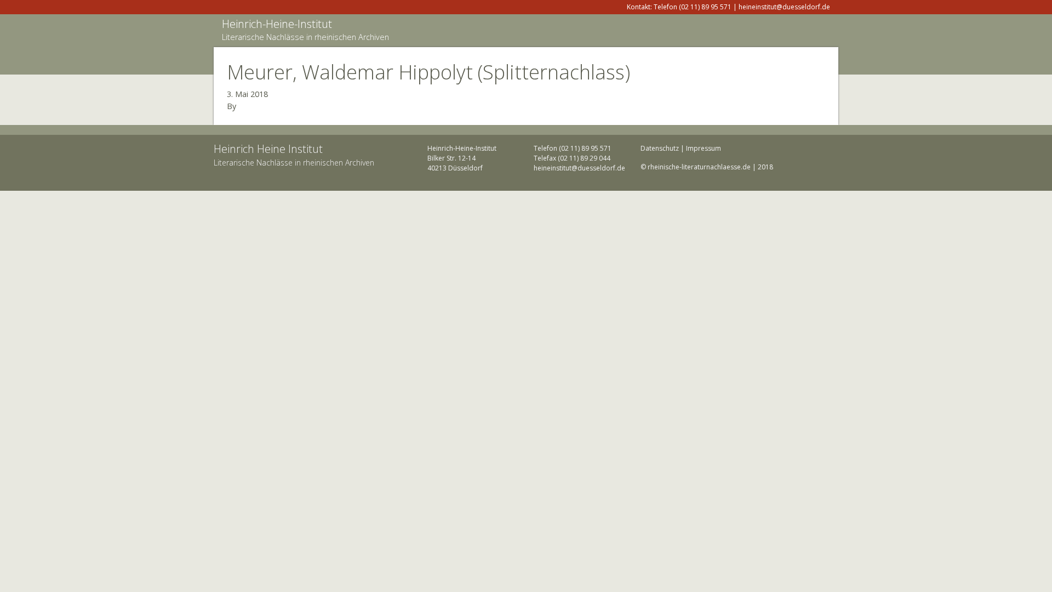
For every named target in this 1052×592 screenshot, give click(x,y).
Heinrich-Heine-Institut (277, 23)
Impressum (703, 148)
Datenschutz (660, 148)
